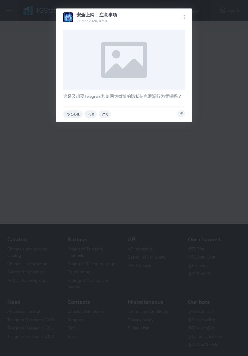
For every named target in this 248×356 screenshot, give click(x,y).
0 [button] (93, 114)
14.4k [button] (75, 114)
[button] (181, 113)
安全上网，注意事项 (97, 15)
